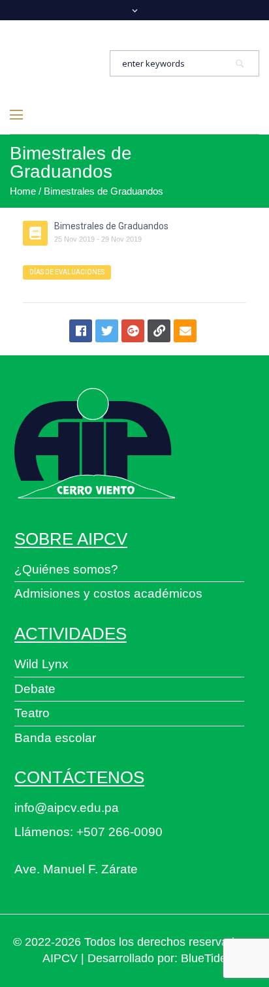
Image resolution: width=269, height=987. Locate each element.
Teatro (32, 713)
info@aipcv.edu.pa (66, 808)
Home (23, 191)
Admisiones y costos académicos (108, 593)
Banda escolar (55, 738)
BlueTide (204, 958)
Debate (34, 689)
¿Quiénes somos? (66, 569)
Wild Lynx (41, 664)
